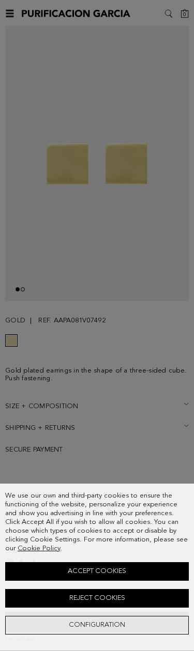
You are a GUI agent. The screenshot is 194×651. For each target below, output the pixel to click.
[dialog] (97, 567)
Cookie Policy (39, 548)
